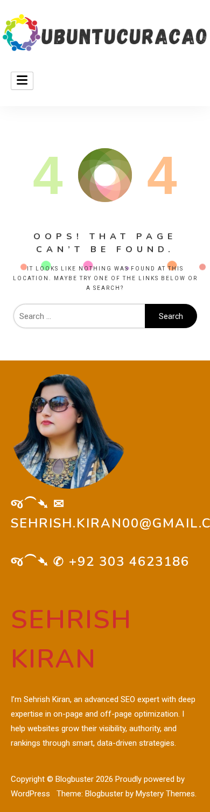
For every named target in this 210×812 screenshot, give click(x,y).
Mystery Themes (165, 794)
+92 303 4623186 (129, 561)
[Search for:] (79, 316)
